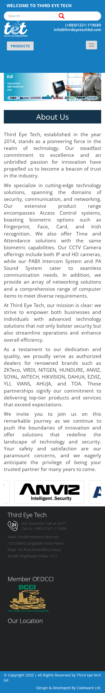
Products (20, 46)
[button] (10, 87)
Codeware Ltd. (89, 687)
